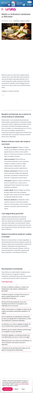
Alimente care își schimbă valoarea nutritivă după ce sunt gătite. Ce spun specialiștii (16, 330)
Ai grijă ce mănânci (25, 21)
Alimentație (16, 21)
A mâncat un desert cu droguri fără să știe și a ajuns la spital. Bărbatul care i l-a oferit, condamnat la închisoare (15, 296)
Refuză (16, 389)
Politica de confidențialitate (22, 384)
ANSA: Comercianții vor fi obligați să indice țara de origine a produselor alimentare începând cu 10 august (16, 311)
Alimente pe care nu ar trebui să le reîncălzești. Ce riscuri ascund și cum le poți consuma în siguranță (16, 342)
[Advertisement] (16, 57)
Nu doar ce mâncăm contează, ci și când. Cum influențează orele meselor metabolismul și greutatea (15, 289)
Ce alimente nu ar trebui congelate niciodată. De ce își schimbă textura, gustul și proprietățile (16, 325)
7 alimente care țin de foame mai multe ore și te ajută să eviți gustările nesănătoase (16, 349)
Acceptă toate (7, 389)
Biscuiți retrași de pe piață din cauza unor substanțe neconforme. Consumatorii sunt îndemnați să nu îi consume (14, 304)
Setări (23, 389)
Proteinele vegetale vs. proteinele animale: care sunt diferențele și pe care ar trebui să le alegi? (16, 336)
